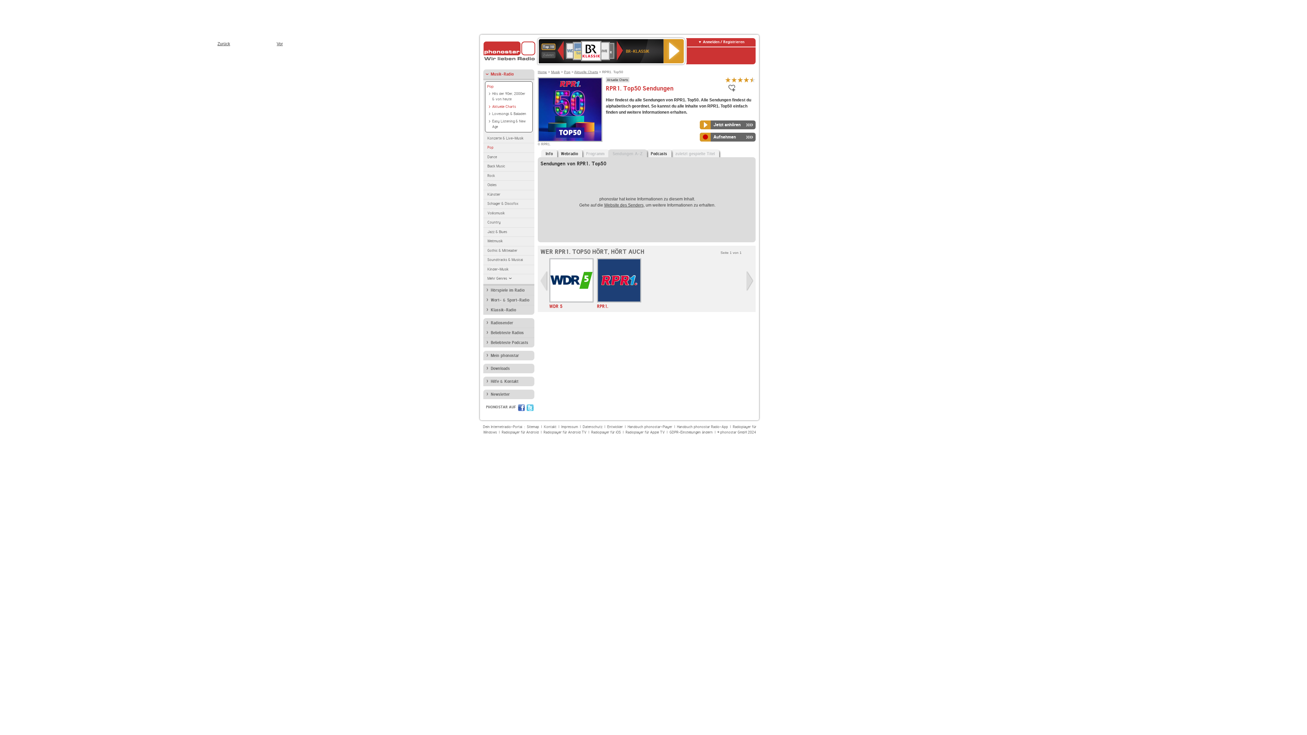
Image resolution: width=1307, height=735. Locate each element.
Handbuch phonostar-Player (650, 427)
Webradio (569, 153)
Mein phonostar (505, 355)
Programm (595, 153)
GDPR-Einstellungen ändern (691, 432)
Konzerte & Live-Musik (505, 138)
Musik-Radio (502, 74)
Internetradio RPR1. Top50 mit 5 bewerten (752, 79)
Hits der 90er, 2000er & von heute (508, 97)
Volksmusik (496, 213)
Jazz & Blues (497, 232)
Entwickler (615, 427)
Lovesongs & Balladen (509, 114)
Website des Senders (624, 205)
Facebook (521, 407)
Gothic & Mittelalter (502, 250)
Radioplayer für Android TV (565, 432)
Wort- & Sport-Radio (510, 300)
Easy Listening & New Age (509, 124)
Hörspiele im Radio (508, 290)
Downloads (500, 368)
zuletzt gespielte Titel (695, 153)
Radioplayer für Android (520, 432)
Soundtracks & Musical (505, 260)
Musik (555, 72)
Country (494, 222)
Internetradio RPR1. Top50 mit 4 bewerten (746, 79)
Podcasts (659, 153)
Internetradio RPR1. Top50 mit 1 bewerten (728, 79)
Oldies (492, 185)
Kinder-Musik (498, 269)
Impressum (569, 427)
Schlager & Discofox (502, 203)
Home (542, 72)
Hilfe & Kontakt (504, 381)
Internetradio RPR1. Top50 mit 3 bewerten (740, 79)
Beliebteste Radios (507, 332)
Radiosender (502, 323)
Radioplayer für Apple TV (645, 432)
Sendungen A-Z (628, 153)
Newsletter (500, 394)
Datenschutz (592, 427)
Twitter (530, 407)
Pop (490, 86)
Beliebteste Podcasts (509, 342)
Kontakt (550, 427)
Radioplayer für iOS (606, 432)
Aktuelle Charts (504, 106)
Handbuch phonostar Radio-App (702, 427)
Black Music (496, 166)
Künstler (493, 194)
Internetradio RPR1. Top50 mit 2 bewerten (734, 79)
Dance (492, 157)
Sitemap (533, 427)
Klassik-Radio (503, 310)
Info (549, 153)
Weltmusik (495, 241)
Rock (491, 176)
